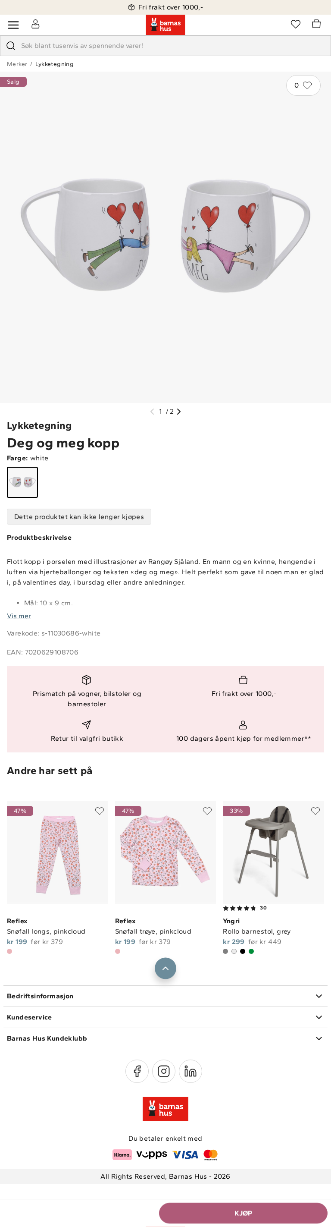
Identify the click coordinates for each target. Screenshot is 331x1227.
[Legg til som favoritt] (99, 811)
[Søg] (10, 45)
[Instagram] (163, 1071)
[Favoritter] (295, 23)
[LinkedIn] (190, 1071)
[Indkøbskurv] (317, 25)
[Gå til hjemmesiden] (165, 25)
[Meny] (13, 25)
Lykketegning (54, 64)
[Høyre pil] (179, 411)
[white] (22, 482)
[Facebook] (137, 1071)
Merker (17, 64)
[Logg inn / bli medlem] (35, 23)
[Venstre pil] (152, 411)
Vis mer (19, 616)
